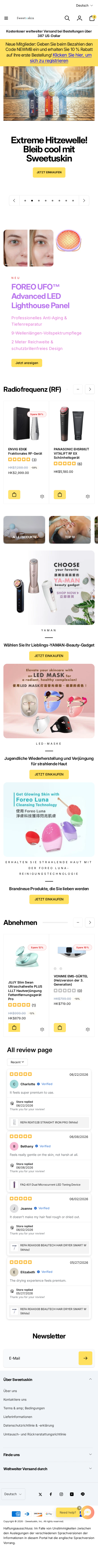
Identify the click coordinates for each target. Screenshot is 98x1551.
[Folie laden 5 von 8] (52, 200)
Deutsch (82, 5)
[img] (19, 460)
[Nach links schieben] (78, 389)
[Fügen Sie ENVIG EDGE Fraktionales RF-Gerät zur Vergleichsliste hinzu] (42, 496)
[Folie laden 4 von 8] (45, 200)
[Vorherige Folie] (14, 201)
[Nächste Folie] (84, 201)
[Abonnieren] (85, 1358)
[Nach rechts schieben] (90, 389)
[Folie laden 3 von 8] (39, 200)
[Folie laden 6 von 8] (59, 200)
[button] (6, 18)
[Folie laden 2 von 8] (32, 200)
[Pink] (60, 968)
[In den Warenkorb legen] (14, 494)
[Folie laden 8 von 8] (73, 200)
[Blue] (55, 968)
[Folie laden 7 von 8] (66, 200)
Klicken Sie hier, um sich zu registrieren (61, 57)
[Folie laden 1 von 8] (25, 200)
